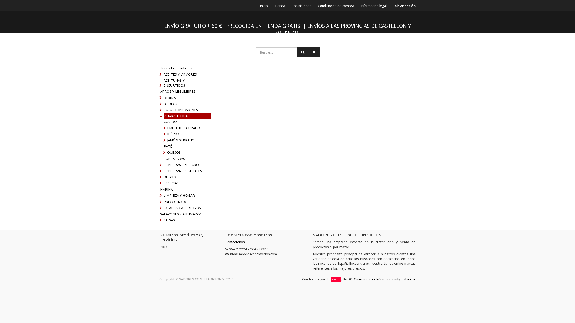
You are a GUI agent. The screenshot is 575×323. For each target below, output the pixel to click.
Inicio (163, 246)
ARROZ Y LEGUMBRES (177, 91)
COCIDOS (171, 121)
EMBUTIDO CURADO (183, 128)
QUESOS (174, 152)
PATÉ (168, 146)
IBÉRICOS (174, 134)
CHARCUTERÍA (176, 116)
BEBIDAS (170, 97)
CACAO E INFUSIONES (181, 109)
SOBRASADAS (174, 158)
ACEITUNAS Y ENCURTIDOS (174, 82)
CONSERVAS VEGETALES (183, 171)
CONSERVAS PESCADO (181, 164)
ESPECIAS (171, 183)
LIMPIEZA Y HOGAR (179, 195)
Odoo (335, 279)
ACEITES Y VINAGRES (180, 74)
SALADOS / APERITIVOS (182, 207)
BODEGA (170, 103)
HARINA (166, 189)
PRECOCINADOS (176, 201)
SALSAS (169, 220)
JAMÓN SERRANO (181, 140)
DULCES (170, 177)
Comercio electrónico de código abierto (384, 279)
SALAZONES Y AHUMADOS (181, 214)
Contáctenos (235, 242)
